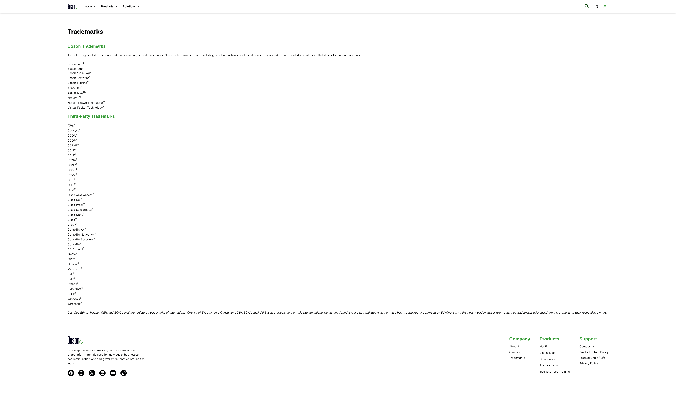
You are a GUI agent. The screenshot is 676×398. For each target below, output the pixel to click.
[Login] (604, 6)
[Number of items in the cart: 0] (596, 6)
